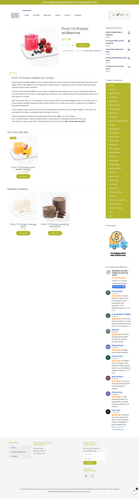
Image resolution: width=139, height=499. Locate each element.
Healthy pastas (114, 160)
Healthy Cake (113, 101)
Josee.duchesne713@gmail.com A (124, 314)
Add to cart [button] (23, 176)
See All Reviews (118, 430)
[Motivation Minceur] (15, 15)
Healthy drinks (87, 51)
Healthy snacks (114, 141)
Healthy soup (113, 172)
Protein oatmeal (114, 148)
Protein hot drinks (114, 109)
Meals (111, 216)
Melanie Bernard (117, 345)
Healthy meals (113, 176)
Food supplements (115, 129)
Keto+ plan (112, 89)
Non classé (112, 196)
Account (14, 456)
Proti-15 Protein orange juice (23, 225)
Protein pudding (114, 164)
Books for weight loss (116, 192)
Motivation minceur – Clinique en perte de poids (120, 273)
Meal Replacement (115, 93)
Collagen (112, 125)
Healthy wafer (113, 144)
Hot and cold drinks (115, 204)
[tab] (13, 72)
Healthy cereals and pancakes (118, 121)
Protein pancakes (114, 152)
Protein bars (113, 97)
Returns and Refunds (19, 452)
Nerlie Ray (115, 330)
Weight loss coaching (116, 208)
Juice (111, 212)
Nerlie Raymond (117, 377)
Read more (23, 233)
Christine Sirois (117, 392)
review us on (117, 287)
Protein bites (113, 117)
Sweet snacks (113, 188)
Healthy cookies (114, 105)
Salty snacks (113, 184)
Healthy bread (113, 180)
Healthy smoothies (115, 168)
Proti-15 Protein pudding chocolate (55, 225)
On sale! (111, 85)
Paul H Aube (116, 410)
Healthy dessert (114, 137)
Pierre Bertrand (117, 291)
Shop (13, 448)
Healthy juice (97, 51)
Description (13, 73)
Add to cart (82, 45)
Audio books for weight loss (118, 200)
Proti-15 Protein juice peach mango (23, 168)
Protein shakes (114, 133)
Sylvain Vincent (117, 356)
